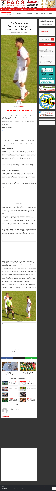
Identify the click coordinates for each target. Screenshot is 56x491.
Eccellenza (5, 9)
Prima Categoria (14, 9)
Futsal (46, 9)
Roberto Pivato (24, 32)
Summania (8, 354)
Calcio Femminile (35, 9)
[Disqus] (19, 433)
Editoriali (19, 13)
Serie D (2, 9)
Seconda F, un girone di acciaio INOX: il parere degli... (13, 389)
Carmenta (4, 354)
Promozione (9, 9)
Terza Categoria (26, 9)
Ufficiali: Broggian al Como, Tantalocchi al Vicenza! (47, 61)
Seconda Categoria (20, 9)
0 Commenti (18, 32)
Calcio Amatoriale (41, 9)
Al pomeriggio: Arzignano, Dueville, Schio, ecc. (46, 60)
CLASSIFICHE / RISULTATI (41, 486)
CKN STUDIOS (25, 488)
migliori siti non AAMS (43, 33)
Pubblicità (53, 486)
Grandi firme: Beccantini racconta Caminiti (46, 57)
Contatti (49, 13)
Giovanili (31, 9)
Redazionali (10, 381)
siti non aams (42, 29)
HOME (14, 13)
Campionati (29, 13)
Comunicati (42, 13)
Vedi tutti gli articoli (5, 416)
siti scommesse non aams (44, 31)
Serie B (36, 13)
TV (24, 13)
